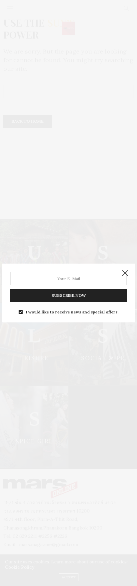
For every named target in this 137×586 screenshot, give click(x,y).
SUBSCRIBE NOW (69, 295)
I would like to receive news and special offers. (72, 312)
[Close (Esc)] (125, 273)
